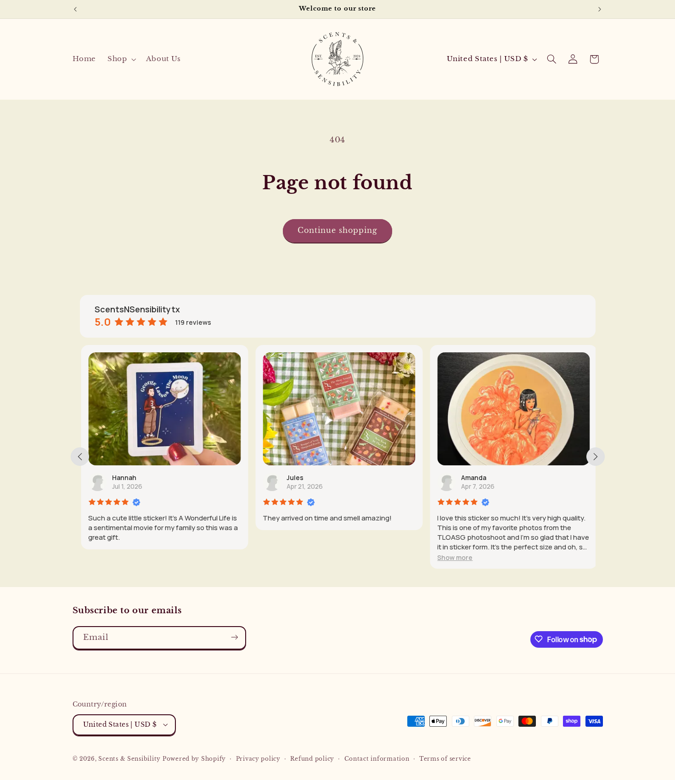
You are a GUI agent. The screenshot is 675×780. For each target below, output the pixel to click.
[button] (121, 59)
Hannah (123, 477)
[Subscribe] (234, 637)
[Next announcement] (600, 9)
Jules (294, 477)
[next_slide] (595, 456)
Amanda (472, 477)
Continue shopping (338, 230)
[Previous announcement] (75, 9)
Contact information (377, 758)
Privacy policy (258, 758)
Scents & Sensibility (130, 758)
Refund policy (312, 758)
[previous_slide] (80, 456)
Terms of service (445, 758)
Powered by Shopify (194, 758)
